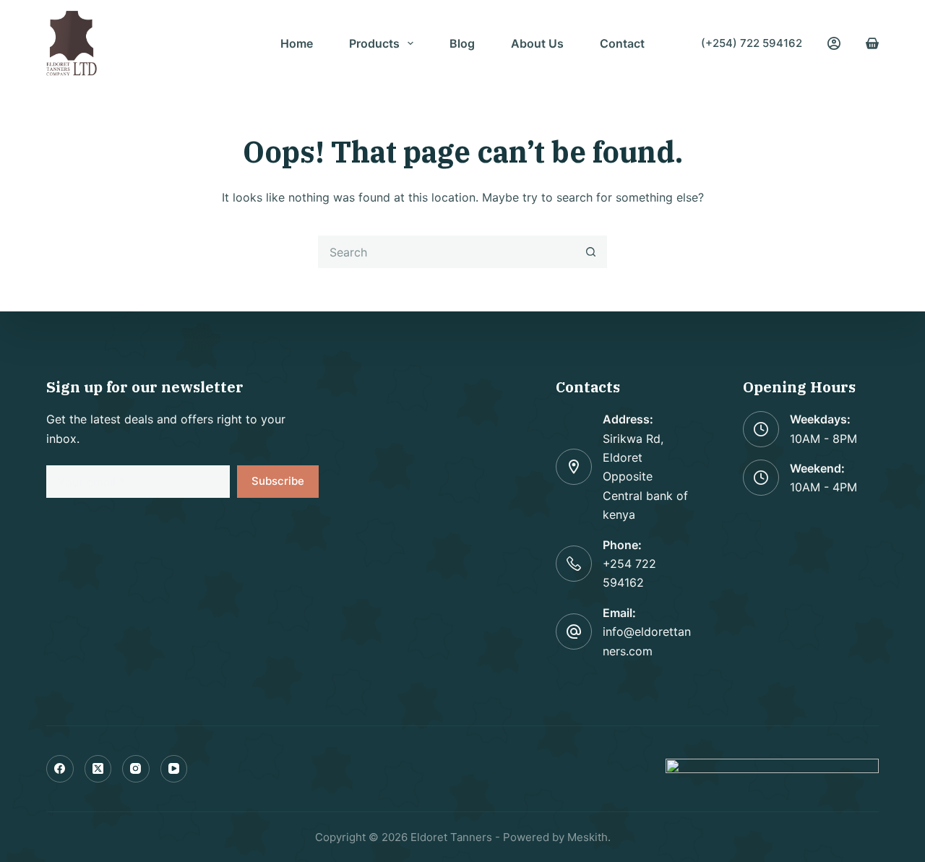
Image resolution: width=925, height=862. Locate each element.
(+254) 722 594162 (751, 43)
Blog (462, 43)
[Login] (833, 43)
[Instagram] (136, 769)
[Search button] (591, 252)
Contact (622, 43)
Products (374, 43)
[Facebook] (60, 769)
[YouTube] (174, 769)
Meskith (587, 837)
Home (296, 43)
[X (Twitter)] (98, 769)
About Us (537, 43)
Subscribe (277, 481)
